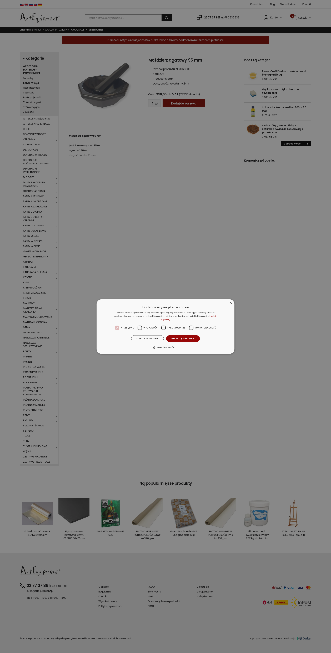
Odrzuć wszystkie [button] (147, 338)
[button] (165, 347)
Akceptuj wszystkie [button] (183, 338)
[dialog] (165, 326)
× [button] (230, 303)
